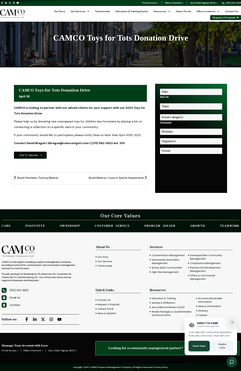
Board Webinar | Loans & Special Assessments (116, 178)
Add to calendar (29, 155)
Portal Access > (150, 2)
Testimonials (102, 11)
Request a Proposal (224, 17)
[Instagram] (14, 3)
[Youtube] (18, 3)
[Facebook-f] (2, 3)
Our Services (78, 11)
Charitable (165, 122)
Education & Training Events (132, 11)
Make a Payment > (174, 2)
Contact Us (231, 11)
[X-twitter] (10, 3)
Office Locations (205, 11)
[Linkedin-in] (6, 3)
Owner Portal (183, 11)
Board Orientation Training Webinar (37, 178)
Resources (160, 11)
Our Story (59, 11)
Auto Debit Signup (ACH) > (203, 2)
